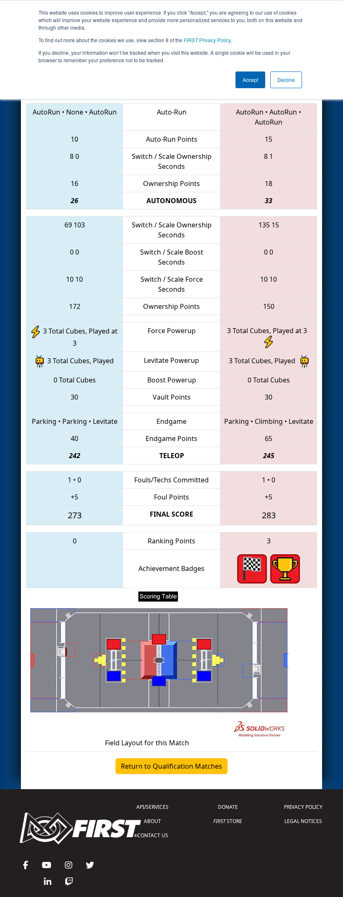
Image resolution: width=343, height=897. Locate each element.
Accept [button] (250, 79)
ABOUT (152, 821)
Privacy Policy (207, 39)
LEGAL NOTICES (303, 821)
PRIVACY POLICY (303, 806)
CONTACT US (152, 835)
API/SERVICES (152, 806)
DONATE (228, 806)
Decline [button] (286, 79)
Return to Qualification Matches (171, 766)
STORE (227, 821)
